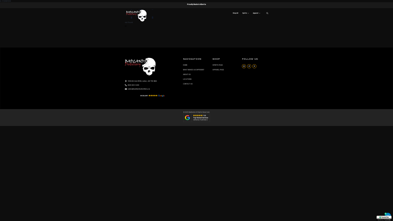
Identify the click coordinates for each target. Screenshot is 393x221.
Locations (187, 79)
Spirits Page (217, 65)
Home (185, 65)
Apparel (255, 13)
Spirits (244, 13)
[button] (152, 96)
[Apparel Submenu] (260, 13)
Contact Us (188, 84)
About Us (187, 74)
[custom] (254, 66)
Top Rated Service (200, 118)
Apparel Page (218, 70)
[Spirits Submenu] (249, 13)
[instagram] (244, 66)
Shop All (235, 13)
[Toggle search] (267, 13)
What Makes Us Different (193, 70)
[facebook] (249, 66)
